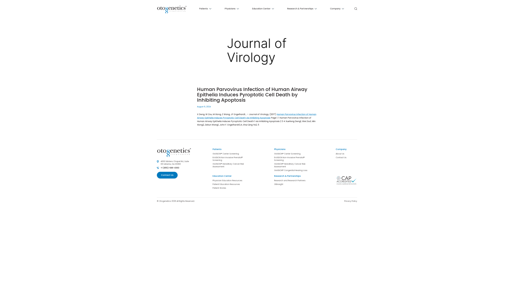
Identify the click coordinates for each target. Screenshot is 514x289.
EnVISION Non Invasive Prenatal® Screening (228, 158)
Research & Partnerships (300, 8)
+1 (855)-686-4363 (170, 167)
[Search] (355, 8)
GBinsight (278, 184)
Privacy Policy (350, 201)
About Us (340, 153)
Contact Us (167, 175)
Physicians (230, 8)
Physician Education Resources (227, 180)
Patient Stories (219, 188)
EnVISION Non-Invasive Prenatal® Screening (289, 158)
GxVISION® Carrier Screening (226, 153)
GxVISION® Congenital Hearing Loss (290, 170)
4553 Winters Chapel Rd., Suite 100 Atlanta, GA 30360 (175, 162)
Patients (203, 8)
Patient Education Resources (226, 184)
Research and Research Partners (289, 180)
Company (335, 8)
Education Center (261, 8)
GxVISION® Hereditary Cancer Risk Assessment (228, 165)
